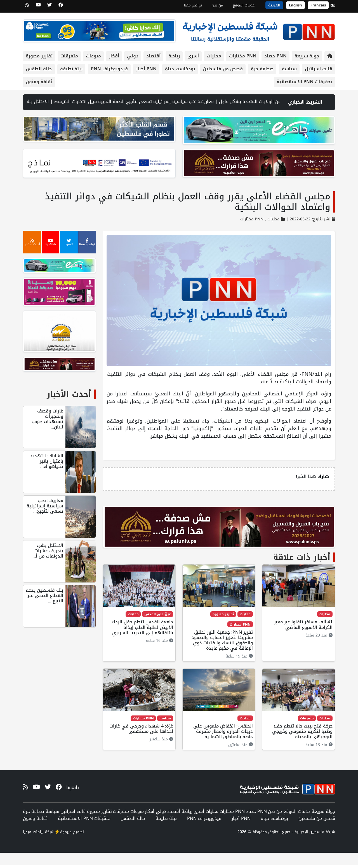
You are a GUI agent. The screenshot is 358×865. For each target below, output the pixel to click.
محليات (214, 56)
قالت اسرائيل (318, 68)
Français (318, 5)
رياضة (174, 56)
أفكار (114, 56)
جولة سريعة (307, 56)
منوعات (93, 56)
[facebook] (60, 7)
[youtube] (38, 7)
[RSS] (27, 7)
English (295, 5)
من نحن (217, 5)
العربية (274, 5)
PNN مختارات (242, 56)
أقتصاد (153, 56)
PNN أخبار (146, 68)
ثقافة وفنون (39, 81)
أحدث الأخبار (69, 394)
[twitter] (49, 7)
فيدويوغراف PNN (109, 68)
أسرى (193, 56)
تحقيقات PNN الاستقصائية (304, 81)
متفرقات (69, 56)
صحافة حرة (262, 68)
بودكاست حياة (180, 68)
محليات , (271, 219)
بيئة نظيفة (71, 68)
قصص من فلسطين (223, 68)
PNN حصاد (275, 56)
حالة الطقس (39, 68)
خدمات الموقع (244, 5)
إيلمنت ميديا (33, 832)
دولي (132, 56)
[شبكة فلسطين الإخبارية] (258, 30)
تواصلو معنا (193, 5)
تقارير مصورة (39, 56)
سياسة (289, 68)
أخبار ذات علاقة (301, 557)
